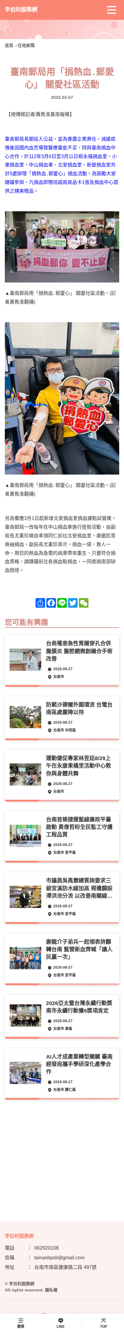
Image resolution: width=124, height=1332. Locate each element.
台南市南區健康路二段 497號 (65, 1267)
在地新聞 (26, 45)
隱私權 (51, 1290)
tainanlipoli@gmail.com (59, 1257)
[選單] (111, 9)
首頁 (9, 45)
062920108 (46, 1248)
